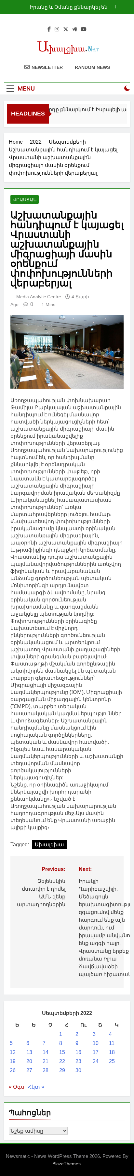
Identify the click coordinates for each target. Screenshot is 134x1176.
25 (112, 1061)
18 (112, 1052)
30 (78, 1070)
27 (29, 1070)
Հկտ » (36, 1087)
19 (13, 1061)
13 (29, 1052)
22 (62, 1061)
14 (45, 1052)
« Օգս (16, 1087)
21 (45, 1061)
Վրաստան (24, 199)
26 (13, 1070)
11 (111, 1043)
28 (45, 1070)
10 (96, 1043)
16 (78, 1052)
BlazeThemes (66, 1163)
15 (62, 1052)
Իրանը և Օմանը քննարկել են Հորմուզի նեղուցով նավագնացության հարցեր (69, 7)
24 (96, 1061)
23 (78, 1061)
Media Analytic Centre (38, 296)
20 (29, 1061)
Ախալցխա (49, 844)
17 (96, 1052)
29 (62, 1070)
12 (13, 1052)
